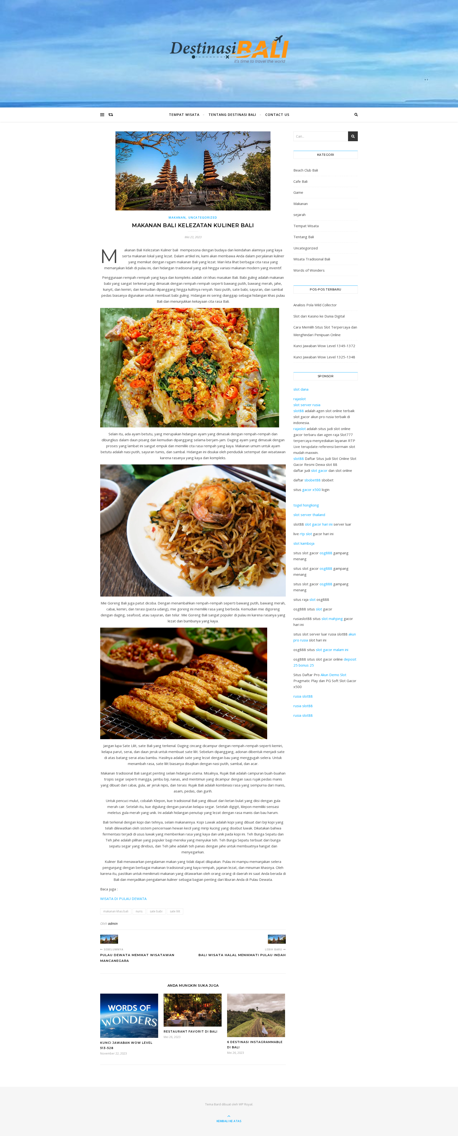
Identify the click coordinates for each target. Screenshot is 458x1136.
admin (113, 923)
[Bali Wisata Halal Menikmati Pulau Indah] (277, 939)
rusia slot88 (303, 696)
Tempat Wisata (184, 114)
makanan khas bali (115, 911)
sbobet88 (312, 480)
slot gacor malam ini (332, 649)
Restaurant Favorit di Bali (191, 1031)
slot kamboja (303, 543)
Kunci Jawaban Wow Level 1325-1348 (324, 357)
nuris (139, 911)
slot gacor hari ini (319, 524)
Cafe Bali (300, 181)
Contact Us (277, 114)
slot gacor (319, 470)
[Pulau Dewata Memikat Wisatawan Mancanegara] (109, 939)
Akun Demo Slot (333, 674)
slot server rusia (306, 404)
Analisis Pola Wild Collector (315, 304)
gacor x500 (311, 489)
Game (298, 192)
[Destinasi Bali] (229, 53)
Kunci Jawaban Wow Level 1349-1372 (324, 345)
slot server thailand (309, 514)
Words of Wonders (309, 270)
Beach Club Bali (305, 170)
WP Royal (245, 1104)
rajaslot (299, 398)
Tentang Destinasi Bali (232, 114)
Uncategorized (202, 217)
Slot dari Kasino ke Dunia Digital (319, 316)
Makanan (177, 217)
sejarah (299, 214)
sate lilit (175, 911)
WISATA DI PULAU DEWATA (123, 898)
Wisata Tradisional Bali (311, 259)
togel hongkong (306, 505)
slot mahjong (332, 618)
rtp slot (306, 533)
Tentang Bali (303, 236)
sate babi (156, 911)
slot (312, 599)
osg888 (326, 552)
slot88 (298, 410)
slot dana (300, 389)
